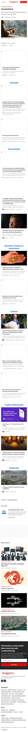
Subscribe (23, 2)
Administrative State (8, 611)
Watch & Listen (5, 718)
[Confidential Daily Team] (2, 17)
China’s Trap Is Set (7, 588)
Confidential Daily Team (10, 17)
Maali (25, 727)
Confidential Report (6, 6)
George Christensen (6, 568)
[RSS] (5, 681)
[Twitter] (2, 681)
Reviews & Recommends (7, 722)
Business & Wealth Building (19, 719)
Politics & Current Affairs (16, 718)
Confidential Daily (8, 727)
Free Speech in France (8, 634)
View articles (11, 517)
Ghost (21, 727)
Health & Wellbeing (6, 719)
